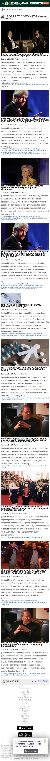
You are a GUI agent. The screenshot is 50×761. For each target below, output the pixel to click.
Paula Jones (34, 287)
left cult (30, 152)
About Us (25, 694)
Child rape (36, 149)
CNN (9, 150)
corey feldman (7, 537)
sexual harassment (38, 85)
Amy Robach (14, 149)
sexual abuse (22, 289)
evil (22, 83)
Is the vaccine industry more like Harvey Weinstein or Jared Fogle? (21, 306)
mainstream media (16, 154)
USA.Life (25, 722)
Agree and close (31, 751)
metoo (22, 85)
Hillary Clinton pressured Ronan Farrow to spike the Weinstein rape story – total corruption (22, 187)
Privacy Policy (25, 691)
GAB (25, 720)
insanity (8, 152)
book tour (30, 284)
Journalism (24, 152)
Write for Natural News (25, 697)
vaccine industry (36, 335)
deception (25, 216)
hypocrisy (24, 218)
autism (5, 334)
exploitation (27, 601)
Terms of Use (25, 692)
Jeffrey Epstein (15, 152)
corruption (12, 83)
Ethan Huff (25, 59)
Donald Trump (18, 601)
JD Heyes (24, 125)
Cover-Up (14, 150)
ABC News (6, 149)
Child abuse (29, 149)
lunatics (7, 154)
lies (42, 218)
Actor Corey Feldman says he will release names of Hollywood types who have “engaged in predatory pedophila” (24, 508)
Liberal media (36, 218)
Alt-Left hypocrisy (8, 284)
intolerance (9, 287)
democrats (21, 150)
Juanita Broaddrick (19, 287)
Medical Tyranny (38, 398)
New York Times (12, 675)
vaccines (44, 335)
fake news (28, 150)
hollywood (11, 85)
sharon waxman (32, 675)
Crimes (18, 83)
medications (25, 466)
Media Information (25, 699)
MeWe (25, 718)
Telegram (25, 710)
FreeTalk (25, 715)
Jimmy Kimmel (38, 602)
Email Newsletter (25, 707)
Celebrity (6, 83)
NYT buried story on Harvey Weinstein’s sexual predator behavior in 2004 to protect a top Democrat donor (24, 644)
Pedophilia (32, 154)
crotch (12, 601)
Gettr (25, 713)
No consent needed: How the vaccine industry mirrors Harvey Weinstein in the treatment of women (24, 369)
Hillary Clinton (16, 218)
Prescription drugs (35, 466)
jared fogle (10, 335)
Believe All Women (9, 216)
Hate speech (34, 285)
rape (6, 220)
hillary (10, 218)
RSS (25, 723)
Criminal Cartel (13, 285)
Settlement (28, 85)
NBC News (25, 154)
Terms (3, 747)
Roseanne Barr (13, 289)
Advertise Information (25, 701)
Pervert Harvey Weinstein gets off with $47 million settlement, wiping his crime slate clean (24, 55)
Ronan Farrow (12, 220)
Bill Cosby (24, 284)
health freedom (19, 398)
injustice (17, 85)
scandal (40, 537)
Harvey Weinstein (36, 150)
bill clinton (22, 149)
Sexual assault (32, 289)
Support (25, 696)
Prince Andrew (41, 154)
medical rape (18, 335)
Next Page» (43, 681)
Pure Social (25, 717)
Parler (25, 712)
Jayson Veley (25, 445)
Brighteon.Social (25, 708)
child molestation (21, 334)
